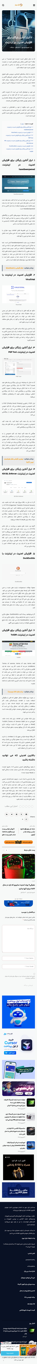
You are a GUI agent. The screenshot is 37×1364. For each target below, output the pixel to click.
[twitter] (21, 814)
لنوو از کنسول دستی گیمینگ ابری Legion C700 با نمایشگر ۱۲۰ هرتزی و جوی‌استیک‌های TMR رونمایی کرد (15, 1117)
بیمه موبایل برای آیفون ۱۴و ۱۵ (26, 1284)
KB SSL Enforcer (9, 474)
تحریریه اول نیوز (25, 47)
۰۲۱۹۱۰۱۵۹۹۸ (31, 1266)
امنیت (26, 33)
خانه (31, 33)
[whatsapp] (26, 819)
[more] (22, 819)
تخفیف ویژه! (9, 1353)
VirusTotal (30, 279)
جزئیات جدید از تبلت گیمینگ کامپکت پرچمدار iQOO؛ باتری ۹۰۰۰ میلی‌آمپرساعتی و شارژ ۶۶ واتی (14, 1103)
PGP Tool (12, 352)
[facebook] (26, 814)
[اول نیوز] (18, 5)
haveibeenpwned (27, 169)
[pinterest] (16, 814)
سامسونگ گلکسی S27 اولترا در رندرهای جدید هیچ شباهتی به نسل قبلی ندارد (15, 1131)
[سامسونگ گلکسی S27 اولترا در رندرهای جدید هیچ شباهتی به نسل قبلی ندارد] (31, 1131)
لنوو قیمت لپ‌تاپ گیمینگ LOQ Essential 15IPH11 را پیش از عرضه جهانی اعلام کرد (14, 1146)
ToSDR (14, 635)
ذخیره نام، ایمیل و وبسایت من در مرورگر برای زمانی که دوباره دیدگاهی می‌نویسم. (20, 977)
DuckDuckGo (29, 558)
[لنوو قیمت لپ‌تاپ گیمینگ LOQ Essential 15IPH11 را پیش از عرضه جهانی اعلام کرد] (31, 1145)
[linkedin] (7, 814)
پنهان (22, 124)
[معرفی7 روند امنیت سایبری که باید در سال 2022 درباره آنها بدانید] (18, 866)
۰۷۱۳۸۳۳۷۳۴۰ (30, 1260)
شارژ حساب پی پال (29, 1271)
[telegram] (12, 814)
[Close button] (35, 1343)
